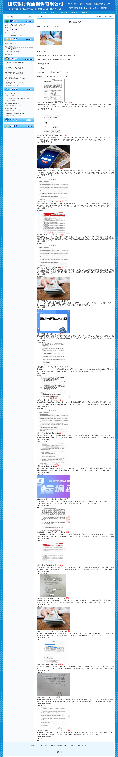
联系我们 (84, 13)
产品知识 (64, 13)
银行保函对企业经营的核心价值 (14, 68)
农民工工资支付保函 (12, 52)
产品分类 (54, 13)
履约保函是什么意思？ (11, 108)
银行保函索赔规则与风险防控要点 (14, 73)
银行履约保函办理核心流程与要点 (14, 83)
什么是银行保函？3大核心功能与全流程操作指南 (19, 98)
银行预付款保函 (10, 49)
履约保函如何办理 (10, 93)
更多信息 (39, 740)
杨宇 (86, 745)
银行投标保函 (10, 43)
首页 (33, 13)
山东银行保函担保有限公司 (44, 109)
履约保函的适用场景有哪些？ (13, 103)
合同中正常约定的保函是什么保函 (14, 113)
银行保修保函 (10, 54)
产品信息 (44, 13)
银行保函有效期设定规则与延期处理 (15, 78)
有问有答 (74, 13)
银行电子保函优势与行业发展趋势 (14, 63)
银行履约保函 (10, 46)
